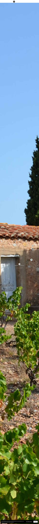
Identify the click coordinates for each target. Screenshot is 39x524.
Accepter (35, 521)
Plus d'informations (29, 521)
